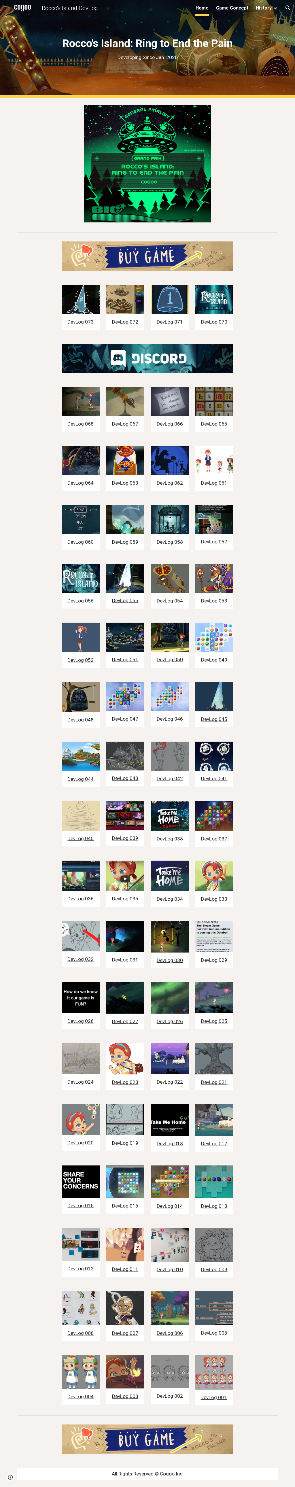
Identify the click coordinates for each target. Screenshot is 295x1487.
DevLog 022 (170, 1082)
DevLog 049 (214, 660)
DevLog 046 (170, 719)
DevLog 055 (125, 600)
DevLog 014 (170, 1206)
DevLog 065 (214, 424)
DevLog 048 (80, 720)
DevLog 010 (170, 1269)
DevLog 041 (214, 778)
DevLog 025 (214, 1021)
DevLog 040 (80, 838)
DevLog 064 (80, 483)
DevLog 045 (214, 719)
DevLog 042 (170, 778)
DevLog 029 (214, 960)
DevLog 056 (80, 601)
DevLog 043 (125, 778)
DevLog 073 (80, 322)
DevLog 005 (214, 1333)
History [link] (264, 8)
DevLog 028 (80, 1021)
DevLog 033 (214, 899)
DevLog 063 (125, 483)
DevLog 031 (125, 960)
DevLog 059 (125, 542)
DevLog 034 (170, 899)
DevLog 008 (80, 1333)
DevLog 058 (170, 542)
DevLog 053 (214, 601)
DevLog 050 (170, 659)
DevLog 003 (125, 1396)
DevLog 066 (170, 424)
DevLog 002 (170, 1396)
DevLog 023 (125, 1082)
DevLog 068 (80, 424)
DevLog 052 (80, 660)
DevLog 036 (80, 899)
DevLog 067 (125, 424)
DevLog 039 (125, 838)
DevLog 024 (80, 1082)
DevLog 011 (125, 1269)
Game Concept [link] (232, 8)
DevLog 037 (214, 839)
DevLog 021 (214, 1082)
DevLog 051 (125, 659)
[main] (147, 49)
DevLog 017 (214, 1143)
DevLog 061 (214, 483)
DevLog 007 (125, 1333)
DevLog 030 (170, 960)
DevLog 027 (125, 1021)
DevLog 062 (170, 483)
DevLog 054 (170, 601)
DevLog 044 (80, 779)
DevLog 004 (80, 1396)
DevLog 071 (170, 322)
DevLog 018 (170, 1143)
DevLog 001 (214, 1397)
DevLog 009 (214, 1269)
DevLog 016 (80, 1205)
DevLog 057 (214, 542)
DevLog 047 (125, 719)
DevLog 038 (170, 839)
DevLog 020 (80, 1143)
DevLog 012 (80, 1268)
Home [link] (202, 8)
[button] (288, 8)
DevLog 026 (170, 1021)
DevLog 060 (80, 542)
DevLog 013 (214, 1206)
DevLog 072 (125, 322)
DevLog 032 (80, 959)
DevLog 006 (170, 1333)
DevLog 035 (125, 899)
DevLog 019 (125, 1143)
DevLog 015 (125, 1206)
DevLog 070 (214, 322)
